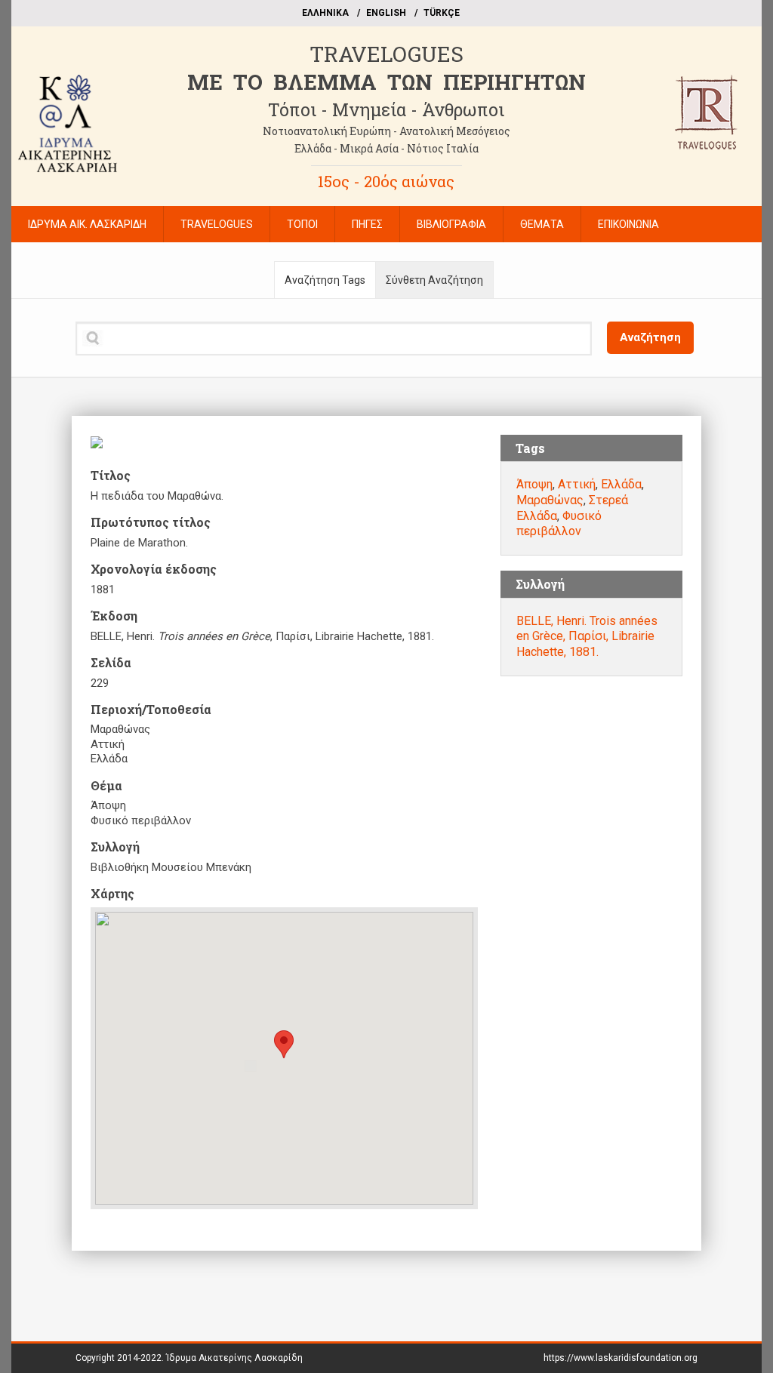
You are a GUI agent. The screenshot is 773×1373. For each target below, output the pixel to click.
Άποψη (534, 484)
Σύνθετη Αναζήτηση (434, 280)
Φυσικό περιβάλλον (559, 524)
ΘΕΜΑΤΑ (542, 224)
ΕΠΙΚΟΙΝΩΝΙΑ (628, 224)
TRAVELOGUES (386, 54)
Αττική (577, 484)
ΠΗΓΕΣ (367, 224)
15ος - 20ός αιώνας (386, 181)
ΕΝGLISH (386, 13)
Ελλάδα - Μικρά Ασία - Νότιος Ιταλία (386, 148)
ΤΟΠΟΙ (302, 224)
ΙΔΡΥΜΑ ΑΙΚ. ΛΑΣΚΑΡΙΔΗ (87, 224)
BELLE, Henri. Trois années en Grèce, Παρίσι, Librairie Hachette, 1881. (587, 637)
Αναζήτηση (650, 337)
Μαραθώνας (550, 500)
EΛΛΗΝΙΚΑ (325, 13)
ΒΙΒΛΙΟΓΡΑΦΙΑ (451, 224)
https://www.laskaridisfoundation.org (621, 1358)
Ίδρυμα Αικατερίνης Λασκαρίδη (234, 1358)
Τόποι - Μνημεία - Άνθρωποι (386, 109)
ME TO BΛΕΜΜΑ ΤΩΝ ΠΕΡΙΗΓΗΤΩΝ (386, 82)
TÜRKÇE (441, 13)
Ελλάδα (621, 484)
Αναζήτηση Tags (325, 280)
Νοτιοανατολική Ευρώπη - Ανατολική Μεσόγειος (386, 131)
